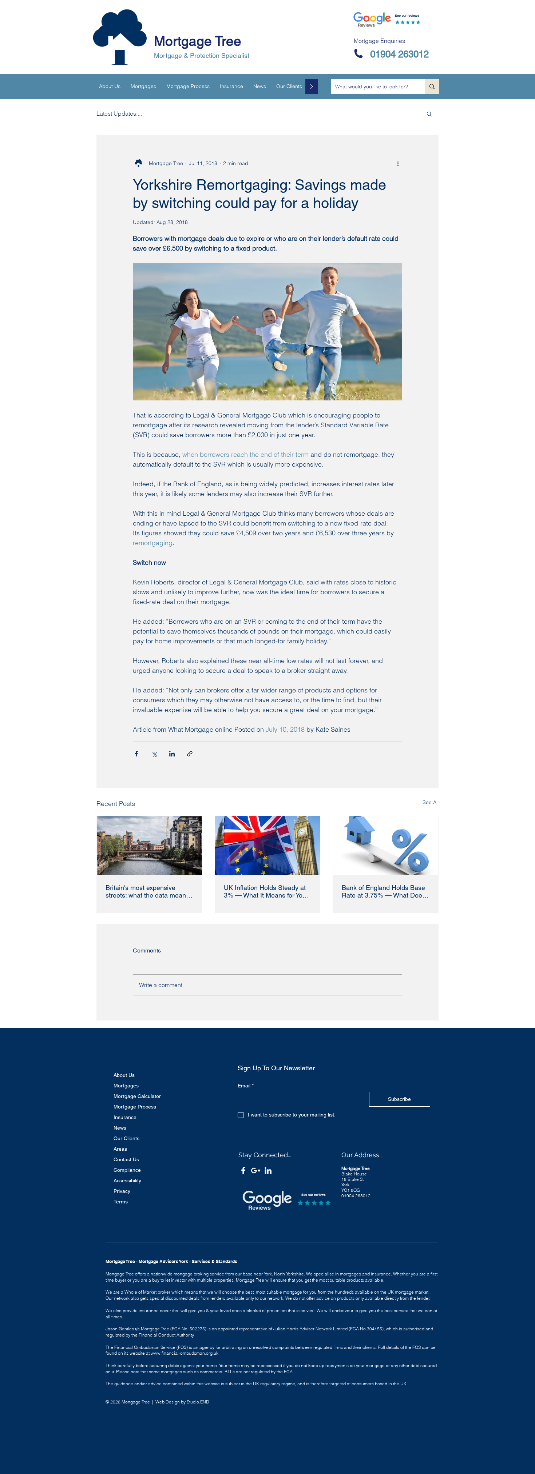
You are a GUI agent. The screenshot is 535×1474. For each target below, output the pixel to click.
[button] (429, 113)
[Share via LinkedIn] (172, 753)
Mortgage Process (135, 1107)
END (204, 1402)
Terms (121, 1202)
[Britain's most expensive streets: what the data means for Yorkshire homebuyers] (149, 845)
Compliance (127, 1170)
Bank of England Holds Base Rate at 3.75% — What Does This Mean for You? (383, 891)
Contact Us (126, 1159)
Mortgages (126, 1085)
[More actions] (397, 163)
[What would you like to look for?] (432, 86)
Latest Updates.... (119, 113)
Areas (120, 1149)
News (120, 1128)
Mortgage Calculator (137, 1096)
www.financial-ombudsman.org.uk (184, 1353)
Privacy (122, 1191)
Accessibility (127, 1180)
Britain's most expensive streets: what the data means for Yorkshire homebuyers (147, 891)
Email (246, 1085)
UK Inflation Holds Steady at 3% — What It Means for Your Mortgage (266, 891)
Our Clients (126, 1138)
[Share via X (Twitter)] (154, 753)
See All (431, 802)
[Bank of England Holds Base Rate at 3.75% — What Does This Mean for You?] (385, 845)
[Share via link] (189, 753)
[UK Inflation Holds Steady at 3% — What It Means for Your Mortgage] (267, 845)
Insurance (125, 1117)
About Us (124, 1075)
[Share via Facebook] (136, 753)
